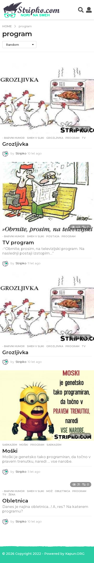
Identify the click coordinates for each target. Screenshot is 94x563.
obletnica (62, 491)
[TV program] (47, 197)
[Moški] (47, 405)
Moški (10, 451)
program (72, 137)
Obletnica (15, 501)
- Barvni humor (13, 137)
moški (23, 444)
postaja (52, 236)
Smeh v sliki (35, 137)
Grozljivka (15, 144)
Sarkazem (9, 444)
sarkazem (54, 444)
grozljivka (54, 137)
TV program (18, 243)
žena (11, 494)
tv (84, 137)
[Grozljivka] (47, 98)
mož (49, 491)
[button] (81, 10)
